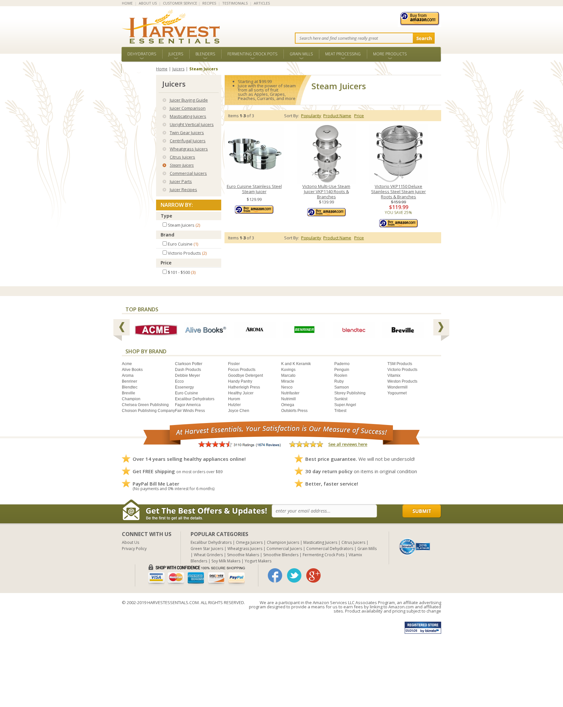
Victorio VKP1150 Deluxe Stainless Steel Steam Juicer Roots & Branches (398, 191)
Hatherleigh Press (244, 387)
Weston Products (402, 381)
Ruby (339, 381)
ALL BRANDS (138, 68)
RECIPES (209, 3)
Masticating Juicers (188, 116)
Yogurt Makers (258, 561)
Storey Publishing (350, 393)
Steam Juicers (182, 165)
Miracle (287, 381)
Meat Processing (343, 54)
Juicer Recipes (183, 189)
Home (161, 69)
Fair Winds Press (190, 410)
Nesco (287, 387)
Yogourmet (397, 393)
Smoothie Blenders (280, 555)
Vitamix (393, 375)
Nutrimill (288, 399)
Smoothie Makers (243, 555)
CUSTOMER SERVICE (180, 3)
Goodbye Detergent (245, 375)
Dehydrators (141, 54)
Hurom (234, 399)
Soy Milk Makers (225, 561)
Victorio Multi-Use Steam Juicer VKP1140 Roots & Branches (326, 191)
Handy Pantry (240, 381)
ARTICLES (262, 3)
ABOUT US (148, 3)
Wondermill (397, 387)
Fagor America (188, 405)
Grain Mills (301, 54)
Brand (167, 235)
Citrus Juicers (182, 157)
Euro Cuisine (186, 393)
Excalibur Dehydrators (194, 399)
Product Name (337, 116)
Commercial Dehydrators (329, 548)
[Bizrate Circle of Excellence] (414, 541)
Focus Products (241, 369)
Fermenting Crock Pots (252, 54)
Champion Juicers (283, 542)
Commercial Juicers (188, 173)
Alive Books (132, 369)
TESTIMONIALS (235, 3)
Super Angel (345, 405)
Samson (341, 387)
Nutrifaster (290, 393)
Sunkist (340, 399)
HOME (127, 3)
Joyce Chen (238, 410)
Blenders (205, 54)
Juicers (175, 54)
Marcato (288, 375)
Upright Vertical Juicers (192, 124)
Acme (127, 363)
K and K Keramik (296, 363)
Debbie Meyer (187, 375)
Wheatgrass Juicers (189, 149)
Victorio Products (402, 369)
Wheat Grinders (208, 555)
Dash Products (188, 369)
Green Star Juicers (207, 548)
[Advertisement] (195, 661)
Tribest (340, 410)
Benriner (129, 381)
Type (166, 216)
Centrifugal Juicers (188, 141)
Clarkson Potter (188, 363)
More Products (390, 54)
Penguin (341, 369)
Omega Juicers (249, 542)
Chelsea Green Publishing (145, 405)
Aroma (128, 375)
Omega (287, 405)
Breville (128, 393)
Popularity (311, 116)
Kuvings (288, 369)
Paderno (342, 363)
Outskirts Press (294, 410)
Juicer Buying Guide (189, 100)
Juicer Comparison (188, 108)
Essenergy (184, 387)
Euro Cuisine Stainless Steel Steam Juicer (254, 189)
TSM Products (399, 363)
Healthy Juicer (240, 393)
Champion (131, 399)
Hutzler (234, 405)
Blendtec (129, 387)
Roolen (340, 375)
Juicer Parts (181, 181)
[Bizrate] (414, 546)
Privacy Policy (134, 548)
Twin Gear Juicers (187, 132)
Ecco (179, 381)
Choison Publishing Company (148, 410)
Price (166, 263)
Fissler (234, 363)
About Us (130, 542)
